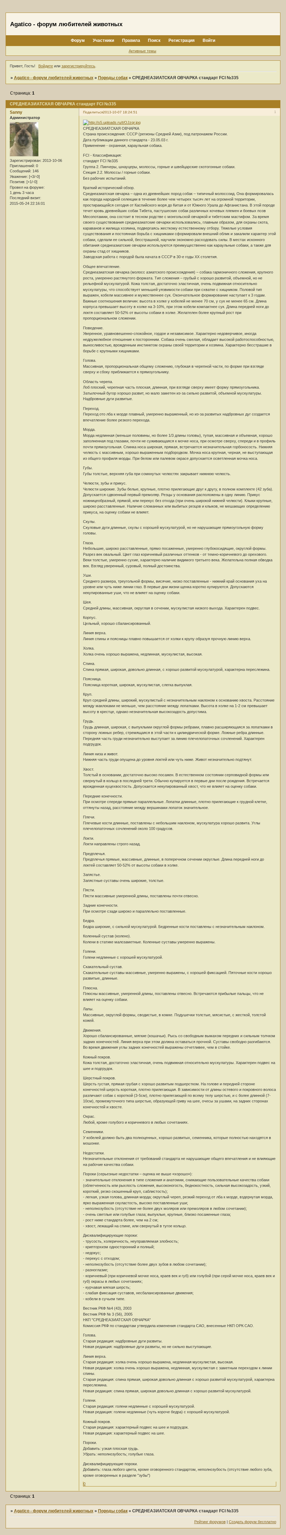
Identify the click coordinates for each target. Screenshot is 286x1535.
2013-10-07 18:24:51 (120, 112)
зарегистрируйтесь (78, 66)
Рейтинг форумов (210, 1522)
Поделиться (93, 112)
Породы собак (113, 77)
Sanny (16, 112)
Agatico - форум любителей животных (53, 77)
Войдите (45, 66)
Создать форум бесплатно (252, 1522)
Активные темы (142, 51)
